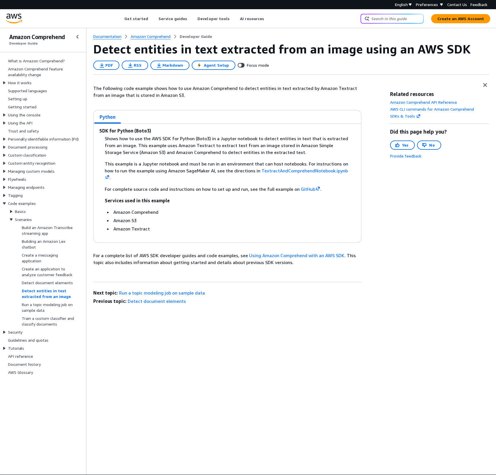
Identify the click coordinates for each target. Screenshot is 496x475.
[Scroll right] (268, 18)
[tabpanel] (227, 183)
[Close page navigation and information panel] (485, 85)
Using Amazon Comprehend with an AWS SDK (296, 255)
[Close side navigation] (77, 36)
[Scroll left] (120, 18)
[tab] (107, 117)
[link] (196, 36)
